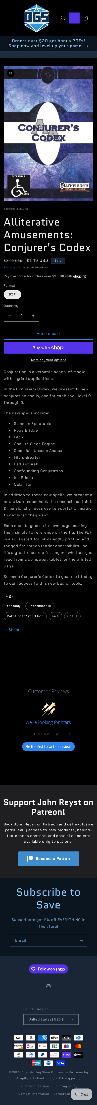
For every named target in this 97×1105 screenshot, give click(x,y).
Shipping (9, 267)
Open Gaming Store (36, 1072)
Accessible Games (16, 209)
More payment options (48, 360)
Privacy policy (70, 1078)
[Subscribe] (81, 940)
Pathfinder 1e (40, 606)
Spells (72, 616)
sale (55, 616)
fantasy (13, 606)
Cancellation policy (68, 1093)
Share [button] (14, 629)
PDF (12, 294)
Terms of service (36, 1086)
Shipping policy (66, 1086)
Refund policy (43, 1078)
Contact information (33, 1093)
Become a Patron (53, 858)
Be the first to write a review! (48, 746)
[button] (9, 18)
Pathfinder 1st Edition (25, 616)
